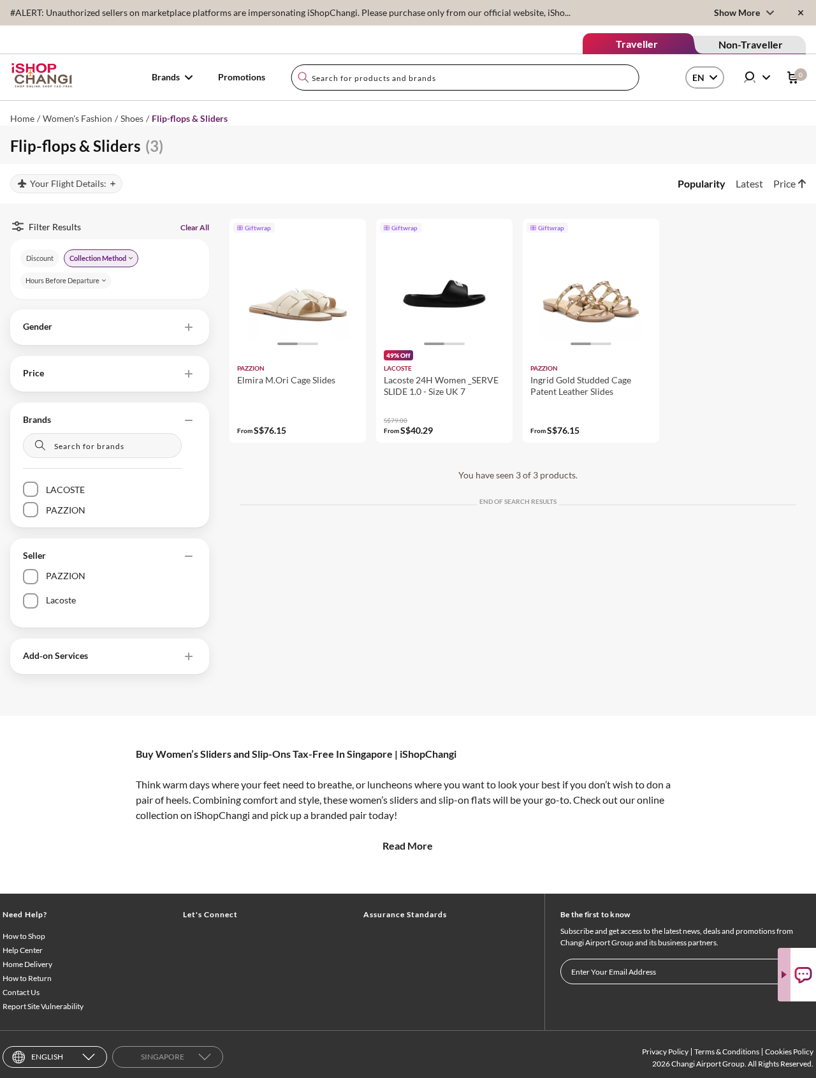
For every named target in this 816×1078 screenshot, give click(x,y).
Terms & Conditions (726, 1051)
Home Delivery (27, 964)
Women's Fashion (77, 118)
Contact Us (21, 992)
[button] (109, 327)
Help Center (23, 950)
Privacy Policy (665, 1051)
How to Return (27, 978)
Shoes (131, 118)
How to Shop (24, 936)
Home (22, 118)
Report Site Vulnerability (43, 1006)
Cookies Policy (789, 1051)
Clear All (194, 227)
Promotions (241, 76)
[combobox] (465, 77)
